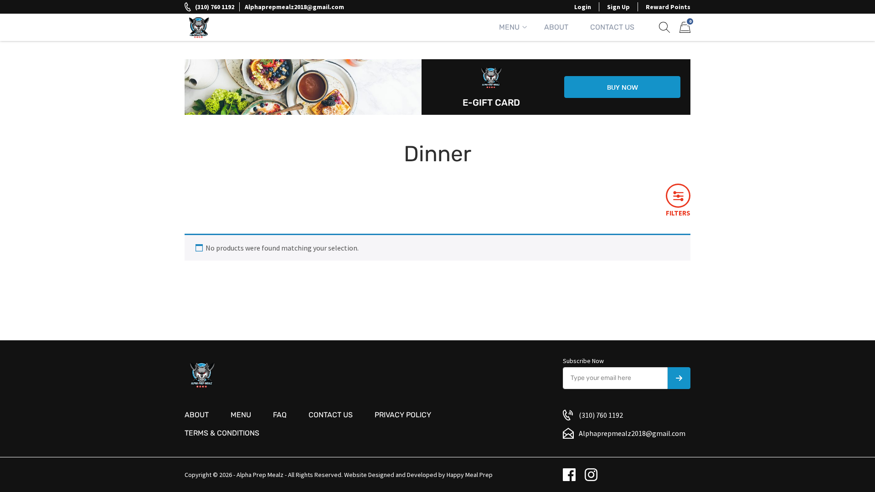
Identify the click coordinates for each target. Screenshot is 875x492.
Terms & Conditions (222, 433)
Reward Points (668, 7)
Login (582, 7)
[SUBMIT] (679, 378)
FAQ (280, 414)
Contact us (331, 414)
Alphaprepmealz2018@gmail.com (294, 7)
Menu (509, 27)
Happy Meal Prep (470, 475)
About (556, 27)
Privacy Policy (403, 414)
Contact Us (612, 27)
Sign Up (618, 7)
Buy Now (622, 87)
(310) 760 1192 (214, 7)
